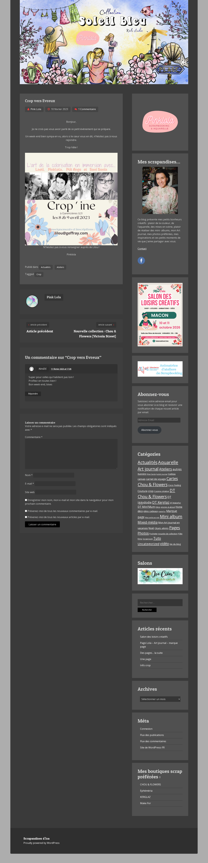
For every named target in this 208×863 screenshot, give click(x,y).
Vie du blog (175, 544)
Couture (142, 491)
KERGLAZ (145, 797)
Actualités (46, 267)
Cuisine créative (161, 491)
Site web (30, 492)
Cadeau (172, 474)
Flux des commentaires (153, 741)
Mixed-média (148, 522)
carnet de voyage (156, 479)
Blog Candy (151, 474)
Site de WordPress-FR (152, 747)
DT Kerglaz (160, 502)
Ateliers (60, 267)
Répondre (33, 393)
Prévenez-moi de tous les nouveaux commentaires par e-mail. (63, 511)
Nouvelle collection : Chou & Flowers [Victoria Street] (95, 333)
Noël (151, 528)
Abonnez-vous (149, 430)
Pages (174, 527)
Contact (142, 248)
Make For (145, 803)
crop (150, 491)
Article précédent (39, 331)
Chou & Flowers (152, 484)
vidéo (164, 543)
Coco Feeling (174, 485)
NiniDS (42, 368)
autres (177, 469)
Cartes (172, 478)
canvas (141, 479)
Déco (158, 507)
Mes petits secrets (152, 517)
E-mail (29, 483)
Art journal (148, 469)
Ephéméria (146, 790)
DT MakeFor (175, 502)
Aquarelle (168, 462)
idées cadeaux (150, 511)
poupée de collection (168, 533)
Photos (143, 533)
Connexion (146, 728)
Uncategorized (148, 544)
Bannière (142, 474)
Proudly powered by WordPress (41, 843)
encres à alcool (168, 507)
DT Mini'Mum (146, 507)
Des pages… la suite (151, 653)
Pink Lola (36, 109)
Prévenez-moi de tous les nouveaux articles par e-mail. (59, 517)
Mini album (171, 516)
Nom (29, 475)
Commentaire (33, 437)
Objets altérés (162, 528)
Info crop (145, 665)
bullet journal (161, 474)
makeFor (162, 511)
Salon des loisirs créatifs (154, 636)
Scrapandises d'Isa (36, 838)
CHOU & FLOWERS (150, 784)
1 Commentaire (87, 109)
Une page (145, 659)
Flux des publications (152, 735)
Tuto (157, 538)
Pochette (153, 533)
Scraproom (148, 539)
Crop (39, 274)
